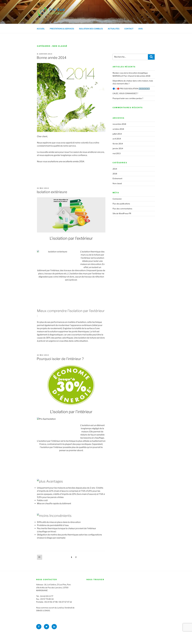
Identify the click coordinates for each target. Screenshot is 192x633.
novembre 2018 (119, 124)
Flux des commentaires (122, 208)
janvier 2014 (118, 148)
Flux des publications (121, 204)
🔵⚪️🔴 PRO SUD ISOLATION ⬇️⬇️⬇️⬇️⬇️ (131, 88)
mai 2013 (117, 153)
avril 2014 (117, 139)
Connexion (117, 199)
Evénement (117, 178)
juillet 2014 (117, 134)
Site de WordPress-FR (122, 213)
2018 (115, 174)
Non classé (117, 183)
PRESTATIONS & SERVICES (62, 29)
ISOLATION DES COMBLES (91, 29)
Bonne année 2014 (51, 58)
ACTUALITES (113, 29)
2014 (115, 169)
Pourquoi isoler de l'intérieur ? (60, 359)
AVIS (140, 29)
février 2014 (118, 143)
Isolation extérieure (52, 192)
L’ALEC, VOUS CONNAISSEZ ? (125, 93)
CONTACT (128, 29)
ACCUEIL (41, 29)
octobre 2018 (118, 129)
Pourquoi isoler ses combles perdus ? (128, 98)
